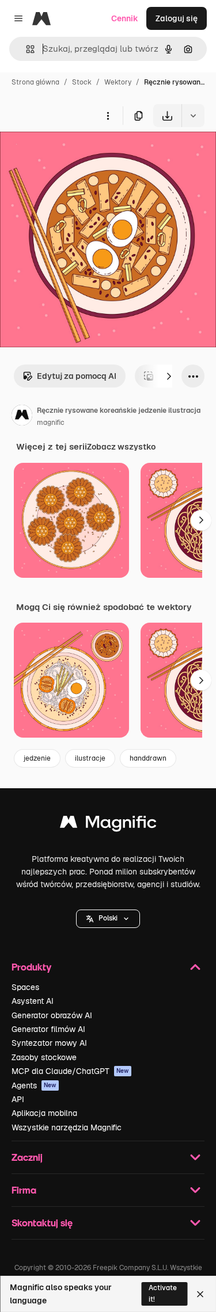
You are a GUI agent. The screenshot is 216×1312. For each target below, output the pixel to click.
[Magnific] (108, 825)
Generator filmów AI (48, 1029)
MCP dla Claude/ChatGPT (70, 1071)
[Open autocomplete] (25, 49)
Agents (34, 1085)
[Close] (200, 1294)
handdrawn (148, 758)
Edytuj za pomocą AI (76, 376)
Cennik (124, 18)
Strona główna (35, 82)
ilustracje (90, 758)
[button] (108, 919)
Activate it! (163, 1293)
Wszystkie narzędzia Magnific (67, 1127)
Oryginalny (79, 153)
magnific (51, 422)
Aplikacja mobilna (44, 1113)
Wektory (117, 82)
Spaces (25, 987)
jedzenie (37, 758)
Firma (24, 1190)
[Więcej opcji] (107, 115)
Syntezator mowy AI (49, 1043)
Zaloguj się (177, 18)
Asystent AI (33, 1001)
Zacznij (27, 1157)
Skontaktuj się (42, 1223)
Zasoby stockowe (44, 1057)
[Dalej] (168, 376)
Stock (82, 82)
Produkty (31, 967)
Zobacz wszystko (121, 447)
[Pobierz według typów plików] (192, 115)
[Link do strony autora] (22, 417)
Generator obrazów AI (52, 1015)
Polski (108, 918)
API (18, 1099)
